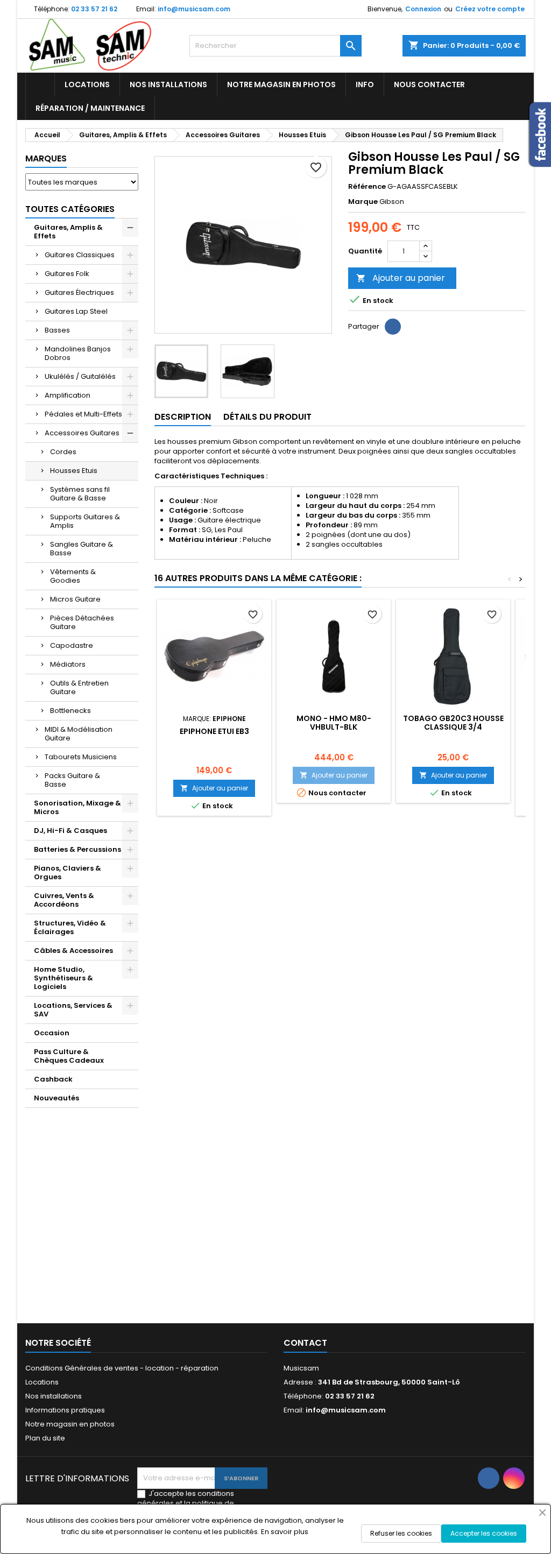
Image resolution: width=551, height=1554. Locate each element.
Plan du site (45, 1438)
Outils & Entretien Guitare (79, 687)
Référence (367, 187)
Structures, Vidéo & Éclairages (70, 927)
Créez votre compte (490, 8)
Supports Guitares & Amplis (85, 521)
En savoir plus (284, 1532)
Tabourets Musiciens (81, 757)
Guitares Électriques (79, 292)
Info (365, 84)
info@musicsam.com (194, 8)
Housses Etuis (73, 470)
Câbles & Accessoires (73, 950)
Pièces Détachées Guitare (82, 622)
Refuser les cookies (401, 1533)
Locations (87, 84)
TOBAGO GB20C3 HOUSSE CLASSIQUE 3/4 (453, 722)
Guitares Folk (67, 274)
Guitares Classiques (80, 255)
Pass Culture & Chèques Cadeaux (69, 1056)
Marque (363, 202)
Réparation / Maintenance (90, 108)
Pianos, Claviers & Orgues (67, 872)
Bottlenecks (70, 710)
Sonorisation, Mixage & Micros (77, 807)
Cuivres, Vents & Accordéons (64, 900)
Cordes (63, 452)
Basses (57, 330)
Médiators (68, 664)
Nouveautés (56, 1098)
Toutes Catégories (70, 209)
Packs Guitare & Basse (72, 780)
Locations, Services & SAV (73, 1009)
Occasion (51, 1033)
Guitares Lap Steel (76, 311)
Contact (305, 1343)
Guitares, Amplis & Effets (68, 231)
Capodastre (71, 645)
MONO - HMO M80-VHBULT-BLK (333, 722)
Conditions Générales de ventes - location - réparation (121, 1368)
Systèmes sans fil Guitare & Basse (80, 493)
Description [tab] (182, 417)
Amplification (67, 395)
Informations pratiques (65, 1410)
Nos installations (168, 84)
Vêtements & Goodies (73, 576)
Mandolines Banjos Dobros (78, 353)
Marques (46, 158)
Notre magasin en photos (281, 84)
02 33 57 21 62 (94, 8)
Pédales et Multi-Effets (83, 414)
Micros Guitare (75, 599)
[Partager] (393, 327)
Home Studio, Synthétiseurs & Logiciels (63, 978)
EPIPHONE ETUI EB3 (214, 731)
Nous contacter (429, 84)
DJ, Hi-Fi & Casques (70, 830)
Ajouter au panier (400, 278)
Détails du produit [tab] (267, 417)
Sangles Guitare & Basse (81, 548)
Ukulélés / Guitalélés (80, 376)
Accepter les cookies (483, 1533)
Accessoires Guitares (82, 433)
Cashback (53, 1079)
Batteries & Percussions (77, 849)
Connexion (423, 8)
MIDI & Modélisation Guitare (78, 733)
